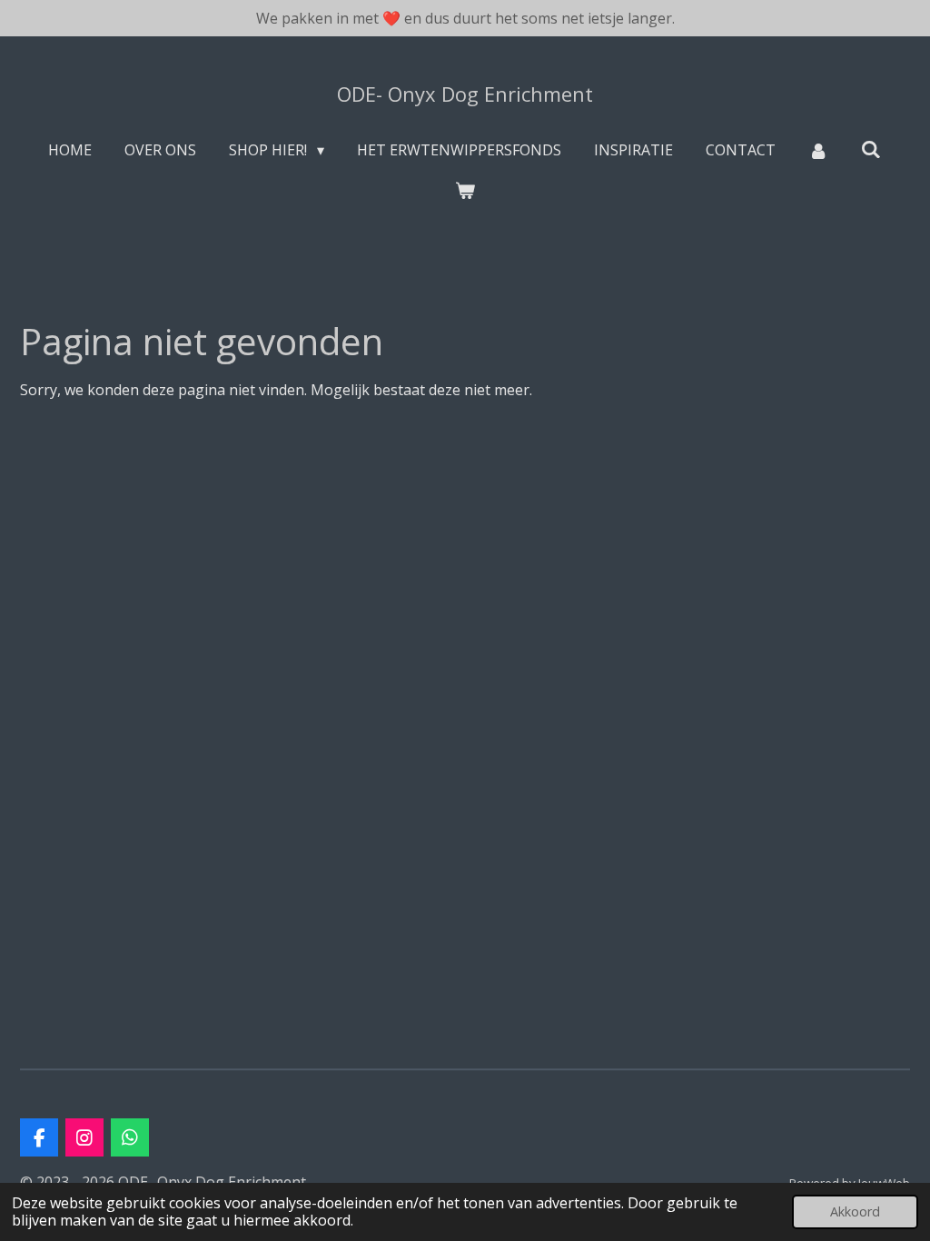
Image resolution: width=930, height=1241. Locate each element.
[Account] (818, 149)
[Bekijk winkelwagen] (465, 189)
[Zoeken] (871, 149)
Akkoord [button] (855, 1211)
